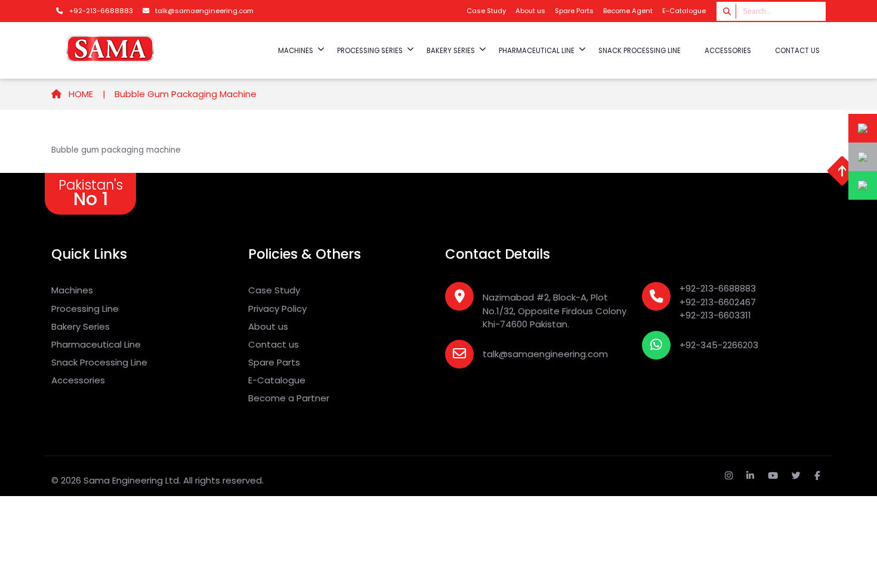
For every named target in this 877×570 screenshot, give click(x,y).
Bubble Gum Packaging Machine (186, 94)
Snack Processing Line (99, 362)
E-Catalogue (684, 11)
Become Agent (628, 11)
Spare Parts (574, 11)
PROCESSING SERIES (370, 50)
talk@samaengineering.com (545, 354)
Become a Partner (288, 398)
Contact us (797, 50)
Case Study (486, 11)
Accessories (78, 380)
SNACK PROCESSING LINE (639, 50)
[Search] (727, 11)
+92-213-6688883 (718, 288)
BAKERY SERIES (451, 50)
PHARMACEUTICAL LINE (537, 50)
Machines (72, 290)
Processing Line (85, 308)
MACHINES (295, 50)
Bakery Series (80, 326)
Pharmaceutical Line (96, 344)
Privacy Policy (277, 308)
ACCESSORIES (728, 50)
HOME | (86, 94)
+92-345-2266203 (719, 345)
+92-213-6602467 (718, 302)
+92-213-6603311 (715, 315)
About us (530, 11)
